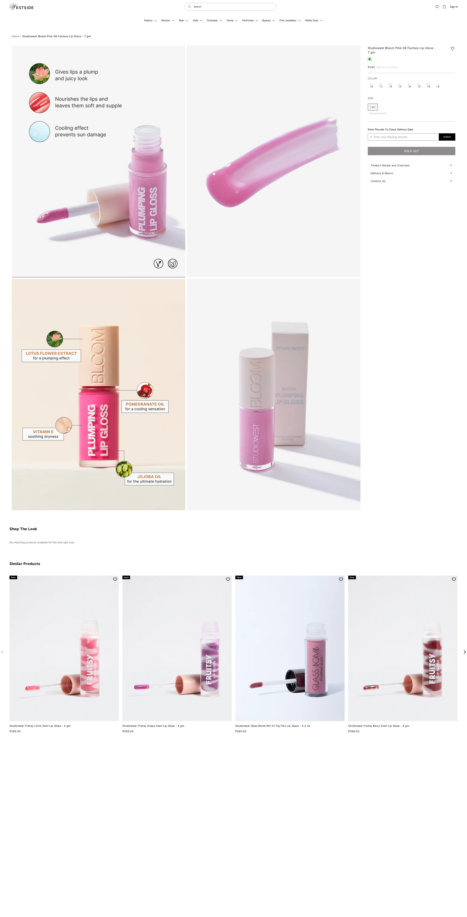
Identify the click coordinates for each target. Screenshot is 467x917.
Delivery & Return (382, 173)
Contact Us (378, 181)
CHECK (447, 137)
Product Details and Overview (390, 165)
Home (15, 36)
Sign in (454, 6)
